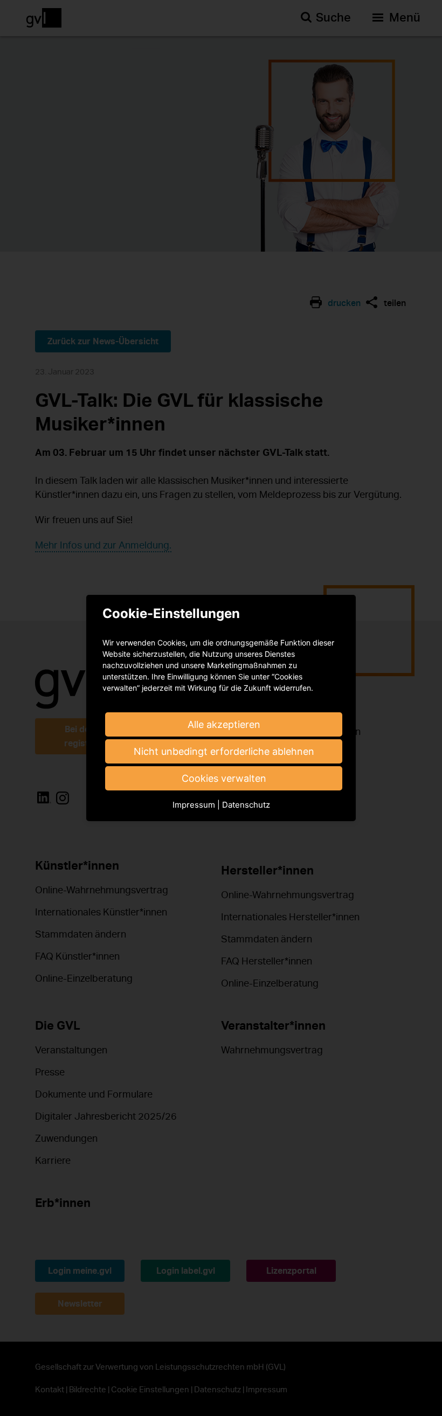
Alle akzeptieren (224, 724)
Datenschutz (246, 805)
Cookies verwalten (224, 778)
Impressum (193, 805)
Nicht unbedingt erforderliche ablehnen (224, 751)
